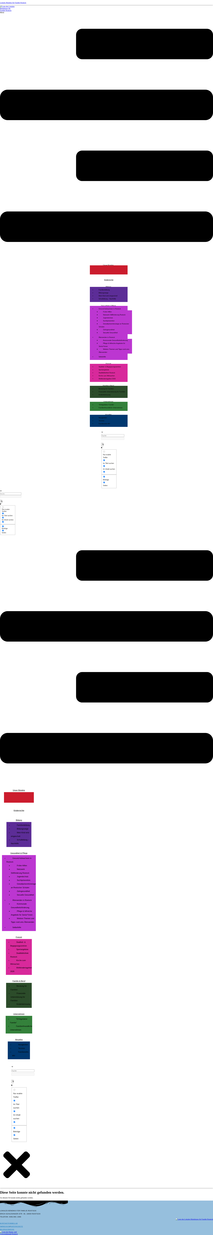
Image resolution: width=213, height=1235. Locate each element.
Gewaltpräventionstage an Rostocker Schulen (23, 886)
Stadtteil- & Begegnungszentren (110, 367)
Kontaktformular (9, 1223)
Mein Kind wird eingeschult (108, 296)
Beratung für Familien (106, 389)
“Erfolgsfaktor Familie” (106, 405)
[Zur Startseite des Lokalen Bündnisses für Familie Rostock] (8, 10)
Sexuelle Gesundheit (110, 333)
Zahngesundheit (108, 330)
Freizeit (108, 364)
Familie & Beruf (108, 386)
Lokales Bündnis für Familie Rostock (13, 3)
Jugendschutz (108, 318)
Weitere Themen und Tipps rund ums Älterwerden (22, 920)
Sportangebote (104, 370)
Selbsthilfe (102, 357)
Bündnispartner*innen (106, 268)
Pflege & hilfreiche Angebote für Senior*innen (22, 913)
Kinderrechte (108, 280)
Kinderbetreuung (23, 1004)
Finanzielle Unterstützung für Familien (112, 392)
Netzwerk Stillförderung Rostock (114, 315)
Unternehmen (108, 402)
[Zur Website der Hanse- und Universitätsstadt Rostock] (10, 1234)
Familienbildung (104, 290)
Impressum (5, 1226)
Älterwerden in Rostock (107, 337)
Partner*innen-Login (22, 799)
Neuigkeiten (103, 418)
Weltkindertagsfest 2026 (21, 969)
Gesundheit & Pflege (108, 306)
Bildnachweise (7, 1229)
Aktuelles (108, 415)
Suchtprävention (108, 321)
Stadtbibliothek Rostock (107, 373)
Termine (101, 421)
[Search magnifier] (102, 444)
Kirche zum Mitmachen (107, 376)
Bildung (108, 287)
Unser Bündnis (108, 265)
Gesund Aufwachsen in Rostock (110, 309)
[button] (106, 135)
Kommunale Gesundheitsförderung (115, 340)
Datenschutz (17, 1226)
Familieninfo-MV (104, 424)
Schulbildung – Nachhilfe (20, 842)
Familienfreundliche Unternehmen (21, 1028)
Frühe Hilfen (107, 312)
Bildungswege (103, 293)
